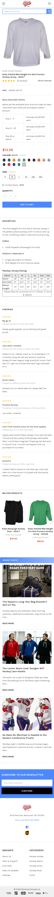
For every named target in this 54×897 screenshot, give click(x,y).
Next (51, 522)
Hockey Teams (36, 861)
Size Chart (7, 866)
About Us (6, 856)
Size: (9, 172)
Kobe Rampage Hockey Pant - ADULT (13, 530)
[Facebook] (27, 827)
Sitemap (6, 875)
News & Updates (10, 870)
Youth (32, 875)
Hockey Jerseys (36, 856)
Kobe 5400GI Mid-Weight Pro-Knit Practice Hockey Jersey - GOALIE (40, 531)
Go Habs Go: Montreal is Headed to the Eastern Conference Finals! (24, 736)
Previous (2, 522)
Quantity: (7, 191)
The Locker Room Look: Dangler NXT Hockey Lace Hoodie (23, 670)
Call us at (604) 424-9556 (27, 820)
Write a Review (45, 80)
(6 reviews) (22, 81)
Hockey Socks (35, 866)
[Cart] (50, 4)
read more (8, 623)
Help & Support (10, 861)
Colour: (14, 155)
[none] (27, 42)
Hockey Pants (35, 870)
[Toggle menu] (3, 3)
